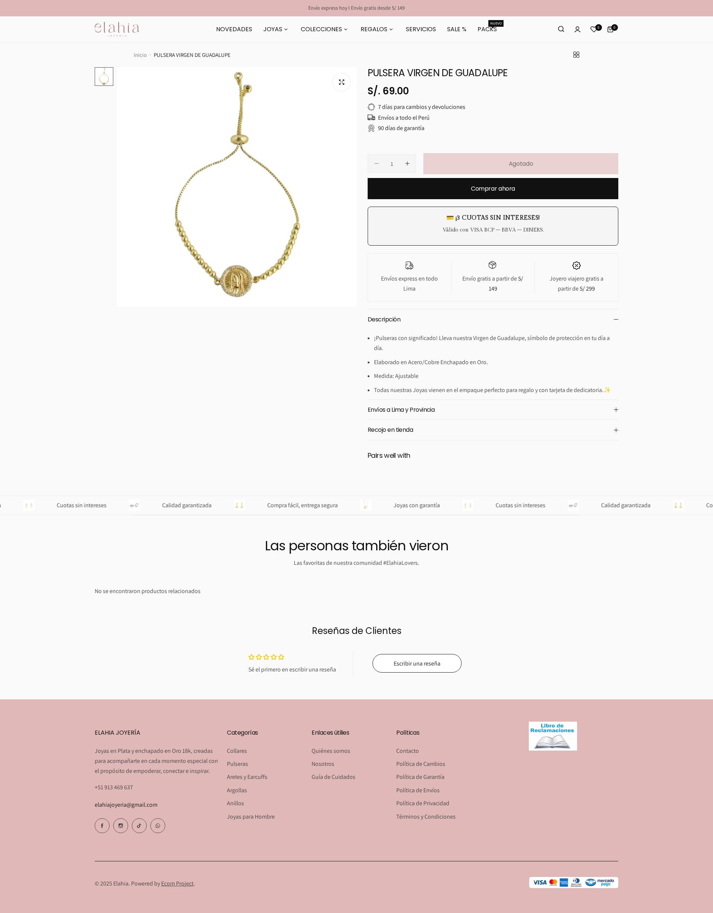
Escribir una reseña (417, 663)
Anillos (235, 803)
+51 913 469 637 (114, 787)
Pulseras (237, 764)
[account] (577, 29)
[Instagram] (120, 825)
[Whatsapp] (157, 825)
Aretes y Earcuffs (247, 777)
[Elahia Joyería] (117, 29)
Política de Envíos (418, 790)
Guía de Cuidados (333, 777)
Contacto (407, 751)
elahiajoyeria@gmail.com (126, 805)
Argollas (237, 790)
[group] (236, 187)
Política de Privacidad (422, 803)
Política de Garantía (420, 777)
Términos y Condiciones (426, 816)
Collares (237, 751)
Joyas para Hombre (251, 816)
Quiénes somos (331, 751)
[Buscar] (561, 29)
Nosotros (323, 764)
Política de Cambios (420, 764)
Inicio (140, 54)
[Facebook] (102, 825)
